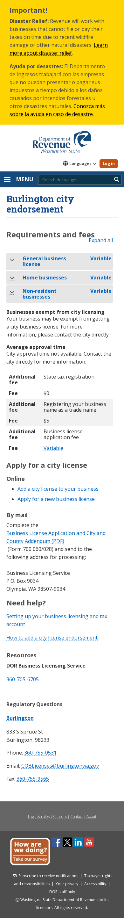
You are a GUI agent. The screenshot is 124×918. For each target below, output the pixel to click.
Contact (76, 816)
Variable (53, 448)
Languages (80, 163)
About (91, 816)
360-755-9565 (33, 779)
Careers (60, 816)
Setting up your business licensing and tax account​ (56, 620)
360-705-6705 (22, 679)
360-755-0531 (40, 752)
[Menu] (7, 180)
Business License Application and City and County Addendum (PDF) (56, 537)
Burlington (20, 717)
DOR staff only (62, 891)
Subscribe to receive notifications (48, 875)
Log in (109, 163)
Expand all (101, 240)
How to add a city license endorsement (52, 637)
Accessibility (95, 883)
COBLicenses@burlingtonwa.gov (60, 766)
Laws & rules (39, 816)
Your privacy (67, 883)
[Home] (62, 140)
